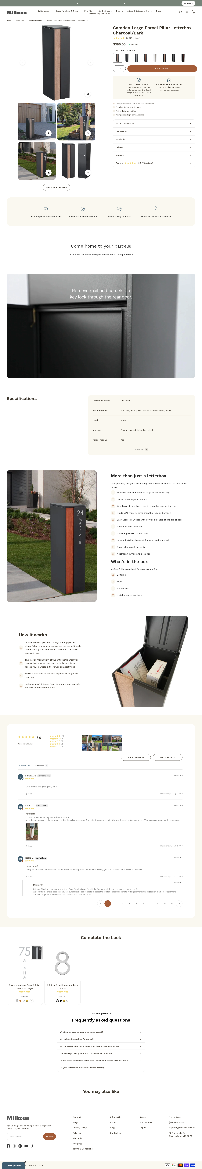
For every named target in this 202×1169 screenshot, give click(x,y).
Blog (112, 1127)
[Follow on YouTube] (26, 1146)
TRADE (190, 3)
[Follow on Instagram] (14, 1146)
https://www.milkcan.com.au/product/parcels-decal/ (69, 894)
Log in (143, 1127)
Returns (77, 1133)
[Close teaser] (24, 1161)
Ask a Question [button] (136, 757)
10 (172, 903)
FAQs (75, 1122)
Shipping (77, 1143)
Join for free (146, 1122)
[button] (176, 794)
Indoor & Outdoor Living (138, 11)
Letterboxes (43, 11)
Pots (118, 11)
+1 (32, 1001)
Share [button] (30, 794)
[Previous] (77, 3)
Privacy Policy (80, 1127)
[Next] (124, 3)
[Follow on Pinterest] (20, 1146)
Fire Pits (88, 11)
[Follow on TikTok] (32, 1146)
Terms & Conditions (83, 1148)
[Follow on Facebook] (8, 1146)
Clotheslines (104, 11)
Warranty (77, 1138)
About (113, 1122)
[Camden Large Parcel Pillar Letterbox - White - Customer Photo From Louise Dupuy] (87, 739)
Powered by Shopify (35, 1165)
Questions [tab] (39, 765)
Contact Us (115, 1133)
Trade (158, 11)
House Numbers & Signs (67, 11)
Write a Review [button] (167, 757)
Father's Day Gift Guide (99, 14)
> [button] (179, 903)
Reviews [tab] (22, 765)
